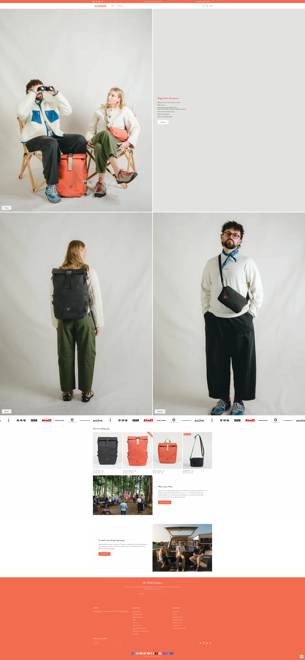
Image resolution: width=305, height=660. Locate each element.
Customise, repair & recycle (140, 631)
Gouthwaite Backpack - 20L (129, 471)
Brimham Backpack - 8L (158, 471)
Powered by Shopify (156, 656)
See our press (137, 625)
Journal (135, 622)
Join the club (164, 502)
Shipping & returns (178, 617)
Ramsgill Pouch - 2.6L (188, 471)
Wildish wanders (137, 617)
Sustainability (136, 611)
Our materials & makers (139, 628)
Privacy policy (177, 625)
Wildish (150, 656)
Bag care (135, 634)
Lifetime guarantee (178, 620)
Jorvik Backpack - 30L (98, 471)
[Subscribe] (165, 593)
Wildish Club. (125, 611)
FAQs (134, 620)
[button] (113, 6)
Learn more (163, 122)
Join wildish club (137, 614)
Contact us (176, 611)
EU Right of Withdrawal (179, 628)
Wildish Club (183, 493)
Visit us (175, 614)
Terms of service (177, 622)
